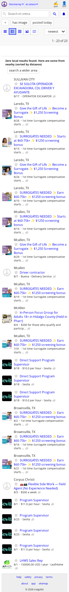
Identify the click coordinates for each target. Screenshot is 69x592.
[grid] (19, 31)
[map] (34, 31)
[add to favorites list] (16, 83)
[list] (5, 31)
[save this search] (63, 13)
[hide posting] (54, 96)
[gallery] (27, 31)
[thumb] (12, 31)
